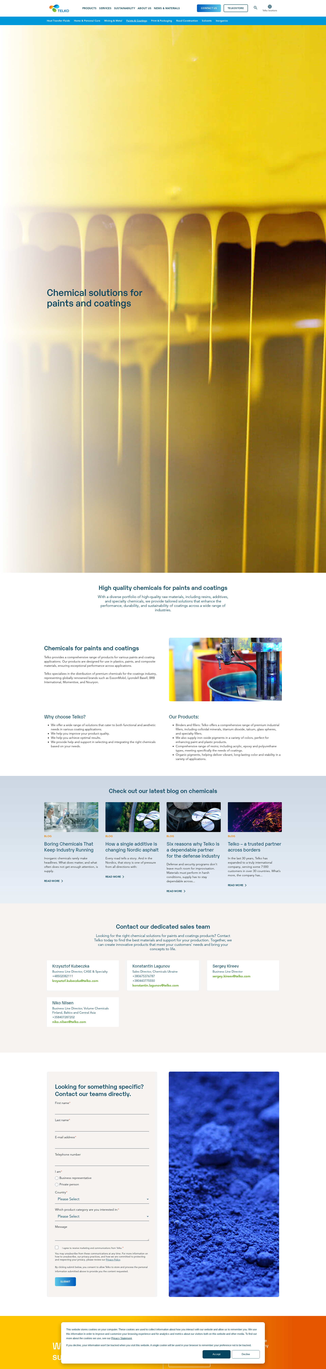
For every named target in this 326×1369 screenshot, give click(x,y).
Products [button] (89, 8)
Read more (52, 881)
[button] (269, 8)
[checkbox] (102, 1181)
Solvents (207, 20)
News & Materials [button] (167, 8)
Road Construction (187, 20)
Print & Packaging (161, 20)
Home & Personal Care (87, 20)
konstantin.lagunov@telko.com (155, 985)
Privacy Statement (121, 1338)
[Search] (255, 9)
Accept (216, 1354)
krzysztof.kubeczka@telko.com (75, 981)
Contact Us (209, 8)
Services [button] (105, 8)
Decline (246, 1354)
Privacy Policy (113, 1259)
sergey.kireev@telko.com (231, 976)
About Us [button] (144, 8)
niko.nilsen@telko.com (69, 1022)
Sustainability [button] (124, 8)
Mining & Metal (113, 20)
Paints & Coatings (136, 20)
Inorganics (222, 20)
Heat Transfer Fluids (58, 20)
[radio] (102, 1178)
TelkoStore (236, 8)
